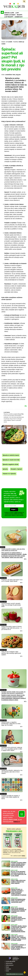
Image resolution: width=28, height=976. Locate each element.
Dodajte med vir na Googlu (14, 974)
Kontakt (7, 970)
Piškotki (7, 967)
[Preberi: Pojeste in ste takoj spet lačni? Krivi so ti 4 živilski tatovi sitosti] (12, 563)
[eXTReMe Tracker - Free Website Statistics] (9, 959)
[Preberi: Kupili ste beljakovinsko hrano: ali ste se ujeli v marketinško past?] (5, 905)
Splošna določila (9, 963)
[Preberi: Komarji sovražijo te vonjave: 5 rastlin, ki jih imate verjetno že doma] (12, 779)
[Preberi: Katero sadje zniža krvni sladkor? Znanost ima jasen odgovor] (5, 886)
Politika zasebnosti (9, 965)
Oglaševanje (8, 968)
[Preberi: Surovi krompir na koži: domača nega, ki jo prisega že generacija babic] (12, 586)
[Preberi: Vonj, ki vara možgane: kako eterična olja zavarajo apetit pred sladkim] (12, 635)
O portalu (10, 961)
